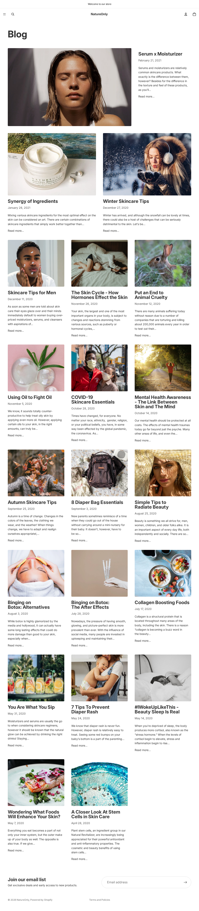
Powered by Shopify (41, 899)
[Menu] (4, 14)
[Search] (13, 14)
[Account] (186, 14)
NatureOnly (23, 899)
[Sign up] (185, 882)
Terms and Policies (99, 899)
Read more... (146, 96)
